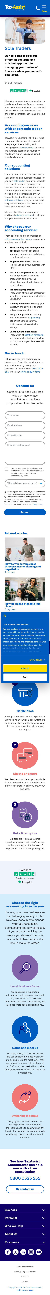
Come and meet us (25, 1048)
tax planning (34, 317)
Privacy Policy (37, 504)
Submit (25, 512)
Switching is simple (25, 1116)
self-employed (27, 147)
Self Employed (15, 82)
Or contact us (25, 1189)
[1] (25, 692)
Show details (36, 660)
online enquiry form (30, 371)
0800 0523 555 (38, 8)
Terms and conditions (25, 1267)
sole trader (19, 180)
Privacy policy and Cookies (25, 1272)
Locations (25, 1276)
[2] (25, 755)
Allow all (25, 668)
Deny (25, 677)
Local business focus (25, 986)
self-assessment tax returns (18, 239)
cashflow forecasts (34, 334)
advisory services (24, 215)
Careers (25, 1281)
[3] (25, 814)
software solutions (14, 200)
